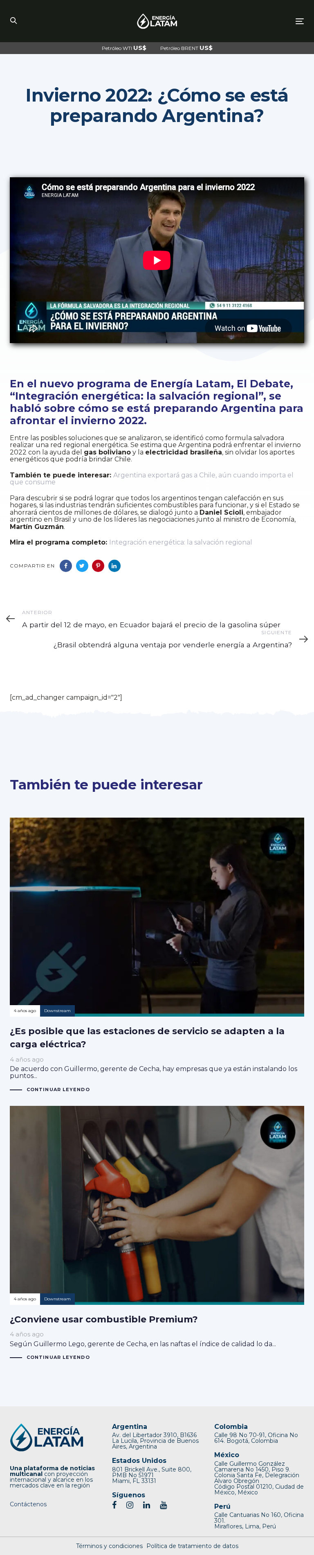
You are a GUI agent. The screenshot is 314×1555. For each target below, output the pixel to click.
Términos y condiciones (109, 1546)
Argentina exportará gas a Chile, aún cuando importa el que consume (152, 478)
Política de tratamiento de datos (192, 1546)
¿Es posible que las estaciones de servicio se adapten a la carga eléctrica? (157, 956)
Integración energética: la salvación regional (180, 542)
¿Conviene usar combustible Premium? (157, 1233)
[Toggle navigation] (255, 21)
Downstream (57, 1010)
